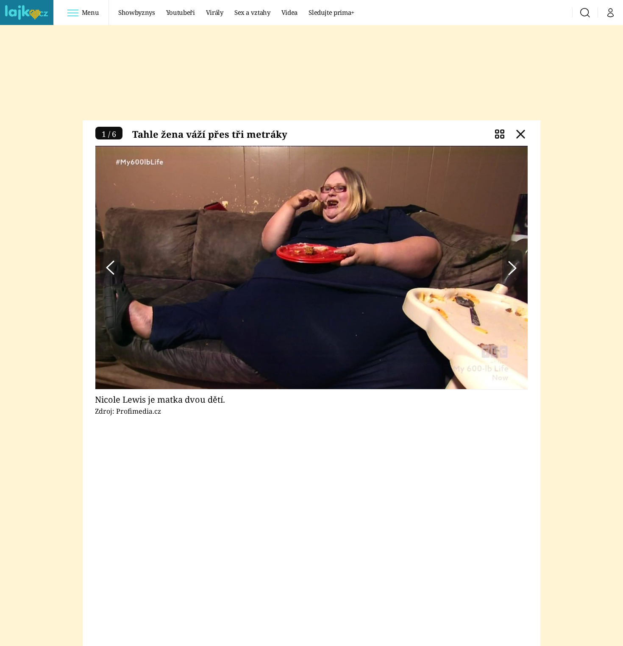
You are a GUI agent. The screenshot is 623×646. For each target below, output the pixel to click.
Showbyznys (136, 12)
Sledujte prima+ (331, 12)
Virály (214, 12)
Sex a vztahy (252, 12)
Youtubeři (180, 12)
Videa (289, 12)
